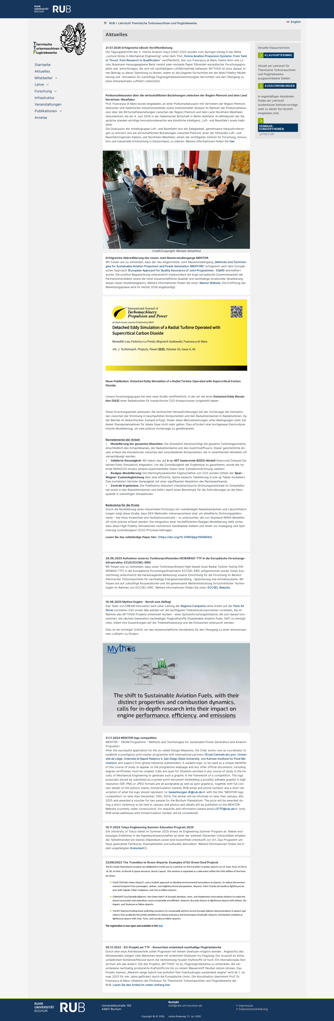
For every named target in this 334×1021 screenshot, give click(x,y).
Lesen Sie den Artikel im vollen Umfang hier (141, 985)
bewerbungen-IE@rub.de (185, 792)
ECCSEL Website (219, 587)
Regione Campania (193, 606)
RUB (112, 23)
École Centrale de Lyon (220, 754)
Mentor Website (210, 283)
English (296, 21)
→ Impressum (244, 1005)
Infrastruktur (45, 98)
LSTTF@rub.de (224, 809)
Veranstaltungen (48, 104)
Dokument (137, 848)
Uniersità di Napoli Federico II (143, 758)
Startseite (50, 64)
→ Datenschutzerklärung (251, 1009)
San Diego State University (181, 758)
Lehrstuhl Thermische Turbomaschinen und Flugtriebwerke (157, 23)
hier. (232, 141)
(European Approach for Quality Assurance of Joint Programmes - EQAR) (176, 270)
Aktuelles (42, 71)
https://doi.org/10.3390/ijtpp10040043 (185, 537)
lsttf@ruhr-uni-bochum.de (185, 1005)
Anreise (41, 118)
